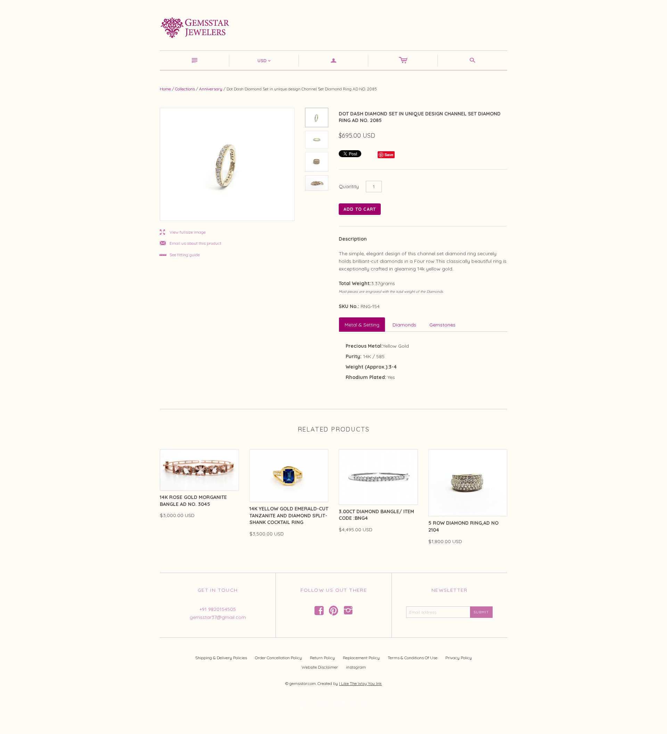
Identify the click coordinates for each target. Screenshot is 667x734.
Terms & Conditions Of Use (412, 657)
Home (165, 88)
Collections (185, 88)
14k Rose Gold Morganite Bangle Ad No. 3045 (193, 500)
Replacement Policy (361, 657)
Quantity (349, 186)
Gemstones (442, 325)
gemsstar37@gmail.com (218, 617)
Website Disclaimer (320, 667)
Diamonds (404, 325)
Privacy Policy (458, 657)
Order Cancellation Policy (278, 657)
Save (389, 154)
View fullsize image (183, 232)
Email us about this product (190, 244)
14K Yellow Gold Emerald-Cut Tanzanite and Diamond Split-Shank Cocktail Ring (288, 515)
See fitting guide (180, 255)
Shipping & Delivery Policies (221, 657)
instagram (356, 667)
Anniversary (210, 88)
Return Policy (322, 657)
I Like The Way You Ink (360, 683)
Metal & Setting (362, 325)
